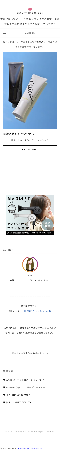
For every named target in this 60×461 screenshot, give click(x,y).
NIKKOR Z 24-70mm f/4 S (37, 311)
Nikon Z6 (14, 311)
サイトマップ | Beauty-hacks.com (30, 353)
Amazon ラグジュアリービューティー (25, 387)
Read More (31, 149)
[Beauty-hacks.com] (30, 14)
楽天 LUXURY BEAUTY (18, 402)
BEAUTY (30, 140)
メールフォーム (37, 327)
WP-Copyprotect (35, 448)
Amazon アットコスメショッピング (25, 380)
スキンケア (43, 140)
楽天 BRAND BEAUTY (18, 395)
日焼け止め (16, 140)
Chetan (21, 448)
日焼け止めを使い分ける (19, 134)
